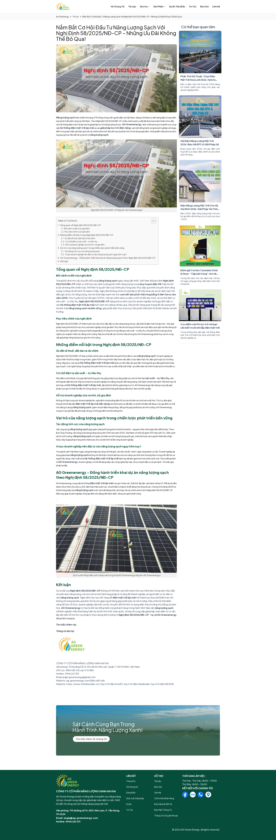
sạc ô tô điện (87, 670)
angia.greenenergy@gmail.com (79, 677)
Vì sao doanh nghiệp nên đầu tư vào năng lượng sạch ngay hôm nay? (96, 254)
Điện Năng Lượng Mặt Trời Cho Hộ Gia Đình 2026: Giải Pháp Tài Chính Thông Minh (199, 209)
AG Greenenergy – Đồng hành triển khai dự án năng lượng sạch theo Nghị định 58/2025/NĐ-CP (107, 257)
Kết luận (64, 261)
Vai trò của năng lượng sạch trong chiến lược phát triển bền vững (92, 247)
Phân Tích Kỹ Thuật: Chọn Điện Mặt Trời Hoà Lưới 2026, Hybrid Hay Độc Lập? (197, 80)
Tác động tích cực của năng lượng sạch (82, 251)
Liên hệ (216, 6)
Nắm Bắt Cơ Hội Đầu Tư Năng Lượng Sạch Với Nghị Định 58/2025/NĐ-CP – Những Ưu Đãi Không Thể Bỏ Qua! (132, 16)
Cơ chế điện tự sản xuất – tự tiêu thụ (81, 241)
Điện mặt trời (72, 670)
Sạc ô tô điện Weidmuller (137, 683)
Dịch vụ (144, 6)
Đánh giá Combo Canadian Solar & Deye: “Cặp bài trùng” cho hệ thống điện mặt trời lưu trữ (199, 274)
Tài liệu (132, 6)
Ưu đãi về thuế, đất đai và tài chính (80, 238)
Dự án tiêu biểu (177, 6)
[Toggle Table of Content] (152, 221)
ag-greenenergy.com (77, 680)
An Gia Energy (62, 16)
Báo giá (204, 6)
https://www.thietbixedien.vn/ (82, 683)
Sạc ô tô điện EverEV (112, 683)
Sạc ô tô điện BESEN (162, 683)
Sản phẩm (158, 6)
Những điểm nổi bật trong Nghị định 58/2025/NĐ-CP (86, 234)
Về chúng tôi (117, 6)
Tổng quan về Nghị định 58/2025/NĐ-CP (80, 225)
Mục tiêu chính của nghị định (77, 231)
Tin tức (193, 6)
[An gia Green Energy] (70, 6)
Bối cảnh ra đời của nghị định (77, 228)
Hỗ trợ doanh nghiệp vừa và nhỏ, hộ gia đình (85, 244)
